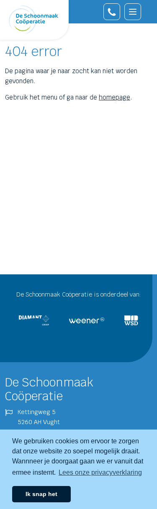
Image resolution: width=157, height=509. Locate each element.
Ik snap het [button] (41, 494)
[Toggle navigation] (132, 11)
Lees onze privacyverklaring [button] (100, 472)
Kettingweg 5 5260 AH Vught (39, 417)
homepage (114, 97)
